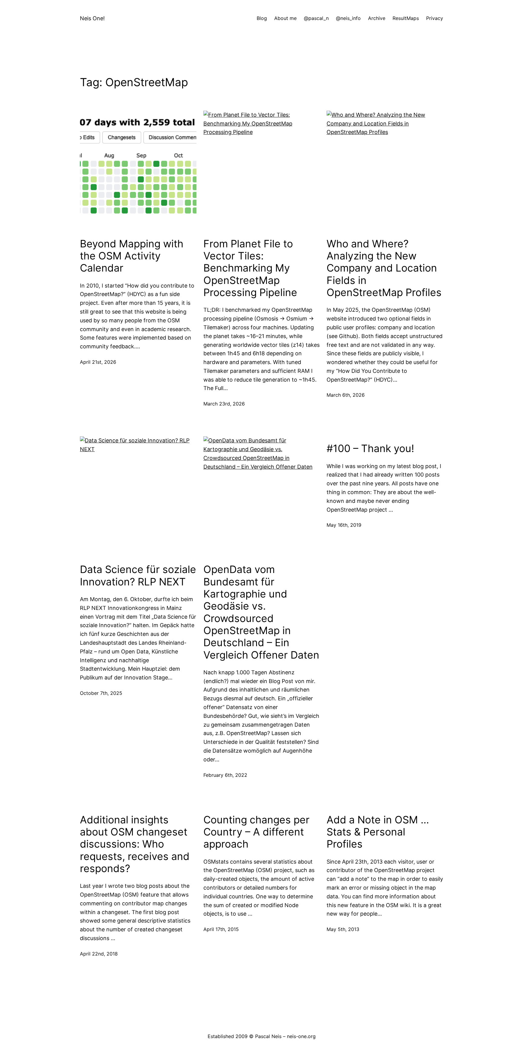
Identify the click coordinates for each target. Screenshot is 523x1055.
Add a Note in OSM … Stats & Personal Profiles (378, 832)
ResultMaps (406, 18)
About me (285, 18)
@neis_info (348, 18)
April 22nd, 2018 (99, 954)
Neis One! (92, 18)
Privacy (434, 18)
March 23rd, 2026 (224, 404)
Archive (376, 18)
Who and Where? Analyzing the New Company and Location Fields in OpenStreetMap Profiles (384, 268)
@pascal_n (316, 18)
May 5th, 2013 (343, 929)
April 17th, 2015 (221, 929)
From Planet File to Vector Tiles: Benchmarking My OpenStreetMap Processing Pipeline (250, 268)
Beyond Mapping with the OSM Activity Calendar (131, 256)
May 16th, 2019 (344, 525)
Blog (262, 18)
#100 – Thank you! (370, 448)
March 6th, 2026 (346, 395)
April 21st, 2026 (98, 362)
